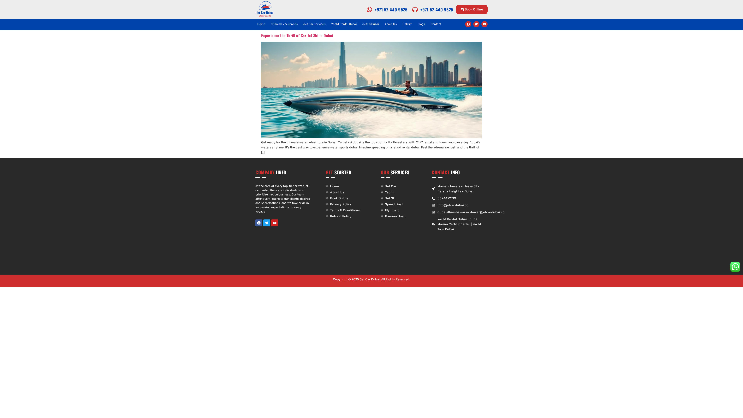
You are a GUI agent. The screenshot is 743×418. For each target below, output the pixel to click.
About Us (391, 24)
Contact (436, 24)
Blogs (421, 24)
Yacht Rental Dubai (344, 24)
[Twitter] (476, 24)
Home (261, 24)
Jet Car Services (314, 24)
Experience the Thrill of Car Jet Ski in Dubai (297, 35)
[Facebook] (468, 24)
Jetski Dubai (370, 24)
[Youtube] (484, 24)
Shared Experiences (284, 24)
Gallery (407, 24)
